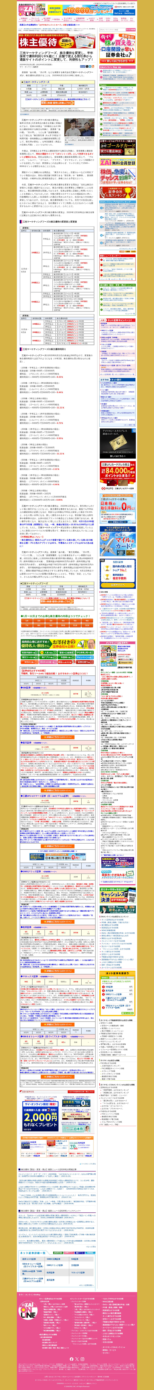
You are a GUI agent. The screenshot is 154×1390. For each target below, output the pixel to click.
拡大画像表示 (24, 114)
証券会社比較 (45, 1301)
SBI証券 (74, 1259)
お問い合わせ (49, 1377)
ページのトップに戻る (88, 1164)
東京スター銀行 (117, 399)
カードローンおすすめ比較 (112, 967)
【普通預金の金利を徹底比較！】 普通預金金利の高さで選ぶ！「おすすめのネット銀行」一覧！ (120, 234)
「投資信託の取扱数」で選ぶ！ (51, 1323)
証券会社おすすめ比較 (109, 1087)
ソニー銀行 (117, 392)
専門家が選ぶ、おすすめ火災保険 (113, 1044)
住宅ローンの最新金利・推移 (113, 1026)
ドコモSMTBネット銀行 (118, 385)
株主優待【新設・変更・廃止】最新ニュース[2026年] (57, 28)
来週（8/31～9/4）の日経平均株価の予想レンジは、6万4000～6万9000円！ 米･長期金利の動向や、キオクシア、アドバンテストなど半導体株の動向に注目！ (120, 216)
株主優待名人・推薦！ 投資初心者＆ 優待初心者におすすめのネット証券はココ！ (118, 134)
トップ (20, 28)
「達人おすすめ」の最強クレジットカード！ (86, 1304)
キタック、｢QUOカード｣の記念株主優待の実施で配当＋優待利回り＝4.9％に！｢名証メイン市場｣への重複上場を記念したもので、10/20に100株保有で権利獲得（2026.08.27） (57, 1216)
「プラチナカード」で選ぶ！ (81, 1320)
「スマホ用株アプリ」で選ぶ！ (51, 1328)
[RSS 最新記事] (93, 66)
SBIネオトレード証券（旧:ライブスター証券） (118, 368)
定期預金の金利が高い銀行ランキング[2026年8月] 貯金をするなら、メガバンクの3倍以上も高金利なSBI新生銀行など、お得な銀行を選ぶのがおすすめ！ (120, 207)
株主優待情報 (46, 1340)
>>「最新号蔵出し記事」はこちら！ (112, 855)
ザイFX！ (106, 1353)
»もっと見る (91, 1247)
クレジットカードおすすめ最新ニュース (84, 1338)
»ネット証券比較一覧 (107, 374)
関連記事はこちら (50, 1100)
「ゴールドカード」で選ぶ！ (81, 1317)
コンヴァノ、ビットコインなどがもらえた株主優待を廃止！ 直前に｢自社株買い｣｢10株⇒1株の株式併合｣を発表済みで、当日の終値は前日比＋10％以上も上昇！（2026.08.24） (57, 1236)
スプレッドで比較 (108, 1071)
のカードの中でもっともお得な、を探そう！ (118, 99)
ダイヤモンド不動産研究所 (95, 1380)
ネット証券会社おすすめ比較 (112, 920)
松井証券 (51, 1273)
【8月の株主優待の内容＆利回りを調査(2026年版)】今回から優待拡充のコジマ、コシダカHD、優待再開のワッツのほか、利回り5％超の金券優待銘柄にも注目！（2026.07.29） (56, 1182)
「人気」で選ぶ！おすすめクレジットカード (86, 1309)
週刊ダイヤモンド (79, 1380)
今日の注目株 (108, 1342)
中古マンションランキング (111, 1041)
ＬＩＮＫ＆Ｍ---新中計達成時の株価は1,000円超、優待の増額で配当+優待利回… (118, 259)
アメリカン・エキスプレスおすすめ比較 (117, 944)
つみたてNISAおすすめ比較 (113, 1299)
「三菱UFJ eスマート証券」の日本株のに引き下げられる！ (118, 94)
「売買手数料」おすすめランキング (115, 1090)
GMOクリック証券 (55, 1265)
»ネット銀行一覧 (129, 425)
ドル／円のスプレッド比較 (112, 1122)
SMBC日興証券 (53, 1259)
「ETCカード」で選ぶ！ (80, 1328)
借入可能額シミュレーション (113, 1031)
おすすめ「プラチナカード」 (113, 1109)
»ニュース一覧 (105, 279)
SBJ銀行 (118, 406)
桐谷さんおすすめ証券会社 (112, 938)
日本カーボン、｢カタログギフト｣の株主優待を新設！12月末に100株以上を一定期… (118, 294)
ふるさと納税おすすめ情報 (112, 962)
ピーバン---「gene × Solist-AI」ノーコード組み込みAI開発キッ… (117, 270)
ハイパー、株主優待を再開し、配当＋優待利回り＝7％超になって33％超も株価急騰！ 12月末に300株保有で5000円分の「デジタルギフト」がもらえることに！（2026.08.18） (57, 1242)
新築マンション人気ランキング (112, 1039)
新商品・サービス (109, 1350)
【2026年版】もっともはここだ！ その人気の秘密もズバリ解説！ (118, 124)
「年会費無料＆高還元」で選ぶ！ (83, 1312)
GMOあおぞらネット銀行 (118, 420)
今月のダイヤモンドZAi (112, 1336)
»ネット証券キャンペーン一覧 (124, 374)
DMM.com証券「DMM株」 (117, 339)
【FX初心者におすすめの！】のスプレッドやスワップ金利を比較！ (118, 129)
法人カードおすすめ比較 (111, 946)
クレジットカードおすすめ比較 (113, 941)
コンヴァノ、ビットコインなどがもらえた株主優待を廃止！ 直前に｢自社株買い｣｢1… (118, 304)
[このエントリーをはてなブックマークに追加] (90, 66)
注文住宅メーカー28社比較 (111, 1052)
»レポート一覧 (116, 279)
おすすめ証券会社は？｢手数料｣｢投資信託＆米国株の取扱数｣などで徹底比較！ (118, 109)
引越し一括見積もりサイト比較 (112, 1047)
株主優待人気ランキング (49, 1342)
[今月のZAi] (108, 19)
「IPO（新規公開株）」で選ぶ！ (52, 1317)
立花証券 (75, 1265)
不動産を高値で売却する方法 (112, 957)
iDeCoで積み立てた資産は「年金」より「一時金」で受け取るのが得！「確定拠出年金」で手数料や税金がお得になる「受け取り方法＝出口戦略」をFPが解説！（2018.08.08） (57, 1202)
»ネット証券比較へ (86, 1285)
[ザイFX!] (131, 19)
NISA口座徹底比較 (109, 930)
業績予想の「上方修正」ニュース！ (114, 1095)
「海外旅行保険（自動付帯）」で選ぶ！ (85, 1323)
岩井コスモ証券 (29, 1259)
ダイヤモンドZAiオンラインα (114, 1347)
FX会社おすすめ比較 (108, 1111)
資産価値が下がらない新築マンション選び (118, 959)
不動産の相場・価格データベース (113, 1055)
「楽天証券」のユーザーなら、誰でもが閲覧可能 (118, 119)
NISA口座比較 (108, 1302)
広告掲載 (106, 1377)
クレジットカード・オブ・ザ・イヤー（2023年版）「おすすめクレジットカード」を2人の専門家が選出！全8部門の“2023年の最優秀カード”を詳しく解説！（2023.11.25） (57, 1175)
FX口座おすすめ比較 (108, 1063)
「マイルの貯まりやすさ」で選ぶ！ (83, 1315)
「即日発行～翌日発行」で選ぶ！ (83, 1325)
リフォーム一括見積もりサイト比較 (114, 1049)
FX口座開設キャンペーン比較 (113, 1068)
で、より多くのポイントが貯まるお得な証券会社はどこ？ (118, 104)
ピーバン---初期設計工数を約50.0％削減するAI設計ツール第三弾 (118, 265)
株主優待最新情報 (46, 1337)
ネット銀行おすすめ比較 (111, 952)
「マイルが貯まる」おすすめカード (115, 1103)
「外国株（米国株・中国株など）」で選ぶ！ (55, 1320)
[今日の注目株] (115, 19)
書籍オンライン (92, 1383)
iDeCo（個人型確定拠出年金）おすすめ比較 (118, 933)
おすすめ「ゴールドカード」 (113, 1106)
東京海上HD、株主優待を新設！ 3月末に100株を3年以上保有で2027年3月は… (118, 299)
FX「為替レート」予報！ (110, 1124)
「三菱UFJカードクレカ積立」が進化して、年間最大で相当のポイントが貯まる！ (118, 89)
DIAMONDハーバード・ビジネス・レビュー (71, 1383)
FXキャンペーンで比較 (110, 1114)
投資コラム (107, 1339)
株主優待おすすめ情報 (110, 925)
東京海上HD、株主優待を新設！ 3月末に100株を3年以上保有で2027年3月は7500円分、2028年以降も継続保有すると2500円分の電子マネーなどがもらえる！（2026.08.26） (56, 1229)
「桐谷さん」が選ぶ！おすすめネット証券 (54, 1307)
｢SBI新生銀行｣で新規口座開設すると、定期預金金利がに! (118, 114)
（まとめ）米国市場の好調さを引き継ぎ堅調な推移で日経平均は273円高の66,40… (118, 275)
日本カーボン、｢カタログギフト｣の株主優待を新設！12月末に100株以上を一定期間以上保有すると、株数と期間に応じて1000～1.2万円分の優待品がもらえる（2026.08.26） (57, 1223)
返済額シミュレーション (111, 1028)
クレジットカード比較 (78, 1301)
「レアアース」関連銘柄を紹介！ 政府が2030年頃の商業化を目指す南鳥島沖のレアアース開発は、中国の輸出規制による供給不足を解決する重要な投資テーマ (120, 225)
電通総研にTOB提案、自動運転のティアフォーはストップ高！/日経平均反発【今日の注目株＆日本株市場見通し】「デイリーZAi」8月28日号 (118, 77)
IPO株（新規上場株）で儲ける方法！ (116, 922)
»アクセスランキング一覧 (127, 248)
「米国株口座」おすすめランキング (115, 1093)
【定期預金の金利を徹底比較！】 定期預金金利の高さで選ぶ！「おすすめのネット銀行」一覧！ (120, 242)
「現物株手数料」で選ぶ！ (50, 1312)
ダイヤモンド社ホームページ (64, 1377)
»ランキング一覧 (127, 279)
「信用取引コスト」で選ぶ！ (51, 1315)
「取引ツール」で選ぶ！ (49, 1325)
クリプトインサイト (111, 1380)
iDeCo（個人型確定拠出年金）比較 (116, 1304)
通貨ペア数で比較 (108, 1079)
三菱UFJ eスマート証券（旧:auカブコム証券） (116, 999)
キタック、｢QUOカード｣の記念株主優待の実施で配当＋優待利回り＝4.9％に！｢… (117, 289)
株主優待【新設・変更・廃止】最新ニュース (55, 1348)
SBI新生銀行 (118, 413)
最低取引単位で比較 (109, 1076)
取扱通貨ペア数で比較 (110, 1119)
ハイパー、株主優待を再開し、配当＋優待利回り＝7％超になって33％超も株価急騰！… (118, 309)
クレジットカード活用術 (79, 1333)
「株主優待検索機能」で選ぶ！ (51, 1331)
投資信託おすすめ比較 (110, 928)
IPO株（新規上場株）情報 (112, 1307)
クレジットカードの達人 (79, 1336)
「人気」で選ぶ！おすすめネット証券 (53, 1304)
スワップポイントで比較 (111, 1074)
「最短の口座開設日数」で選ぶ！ (52, 1309)
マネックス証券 (78, 1273)
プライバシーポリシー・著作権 (92, 1377)
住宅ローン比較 (106, 1023)
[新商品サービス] (124, 19)
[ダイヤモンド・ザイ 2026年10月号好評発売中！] (40, 15)
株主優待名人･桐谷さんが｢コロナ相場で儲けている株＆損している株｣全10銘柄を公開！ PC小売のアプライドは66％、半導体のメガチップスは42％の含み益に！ (56, 543)
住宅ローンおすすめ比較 (111, 954)
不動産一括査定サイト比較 (112, 1036)
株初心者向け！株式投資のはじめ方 (115, 936)
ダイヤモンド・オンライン (64, 1380)
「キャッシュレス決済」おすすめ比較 (116, 949)
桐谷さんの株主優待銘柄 (49, 1345)
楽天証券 (51, 1280)
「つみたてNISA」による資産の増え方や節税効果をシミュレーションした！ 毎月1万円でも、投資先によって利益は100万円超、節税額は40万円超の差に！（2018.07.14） (57, 1196)
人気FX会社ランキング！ (111, 1066)
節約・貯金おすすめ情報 (111, 965)
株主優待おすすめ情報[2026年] (32, 28)
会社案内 (77, 1377)
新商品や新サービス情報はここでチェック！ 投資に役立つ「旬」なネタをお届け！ (118, 71)
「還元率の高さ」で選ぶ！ (81, 1307)
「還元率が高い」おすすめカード (114, 1101)
